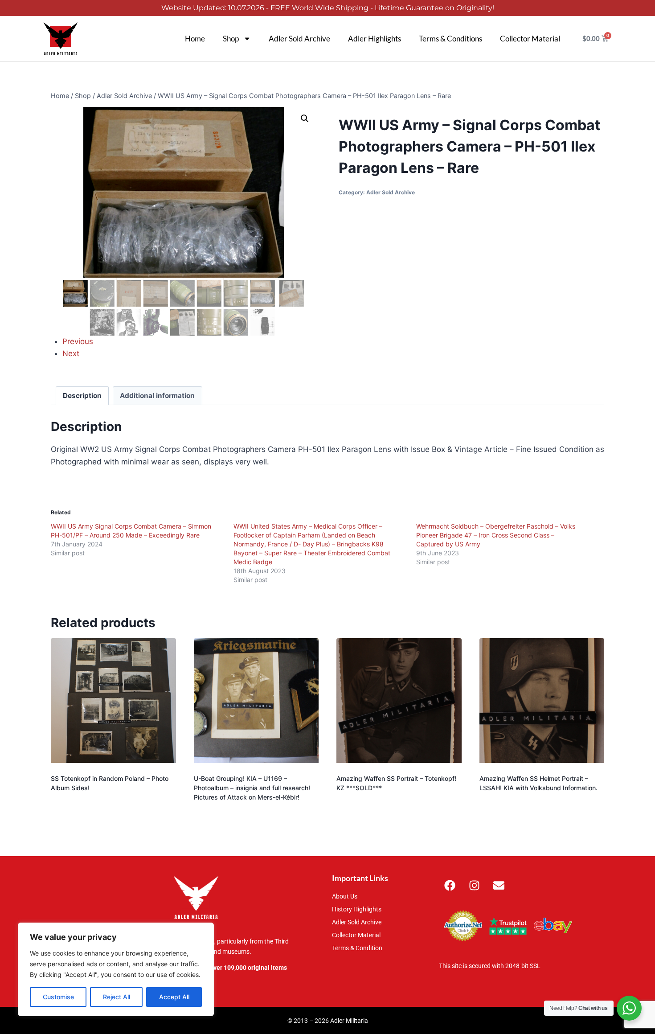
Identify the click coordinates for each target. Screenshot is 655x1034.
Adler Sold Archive (299, 38)
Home (195, 38)
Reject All (116, 997)
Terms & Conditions (450, 38)
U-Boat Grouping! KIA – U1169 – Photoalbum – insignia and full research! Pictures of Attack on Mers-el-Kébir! (252, 788)
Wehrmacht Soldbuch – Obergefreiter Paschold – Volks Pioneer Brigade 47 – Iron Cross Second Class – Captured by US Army (495, 535)
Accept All (174, 997)
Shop (231, 38)
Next (70, 353)
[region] (116, 969)
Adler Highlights (374, 38)
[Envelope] (499, 885)
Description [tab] (82, 395)
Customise (58, 997)
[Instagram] (474, 885)
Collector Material (530, 38)
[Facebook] (450, 885)
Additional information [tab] (157, 395)
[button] (305, 119)
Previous (77, 341)
